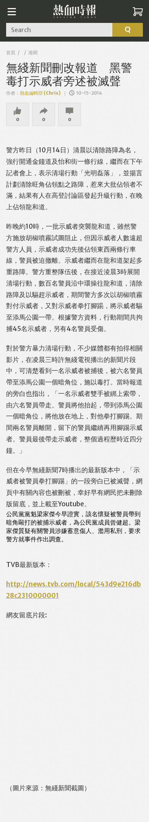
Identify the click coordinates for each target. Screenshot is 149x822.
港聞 (32, 52)
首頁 (10, 52)
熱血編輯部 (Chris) (40, 93)
